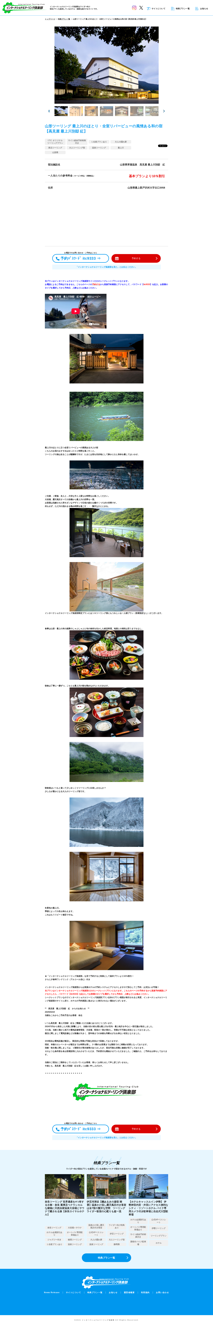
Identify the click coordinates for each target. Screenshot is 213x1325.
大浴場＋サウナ (75, 1228)
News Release (52, 1292)
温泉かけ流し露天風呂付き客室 (96, 1226)
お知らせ (204, 9)
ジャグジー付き (54, 1240)
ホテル (159, 1243)
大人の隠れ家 (121, 142)
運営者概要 (129, 1292)
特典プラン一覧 (183, 9)
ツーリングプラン (159, 1236)
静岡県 (117, 1244)
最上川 (121, 148)
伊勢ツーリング (159, 1228)
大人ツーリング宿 (77, 148)
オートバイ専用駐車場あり (75, 1233)
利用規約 (145, 1292)
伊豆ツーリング (117, 1234)
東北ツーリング (55, 148)
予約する (136, 258)
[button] (164, 111)
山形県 (55, 152)
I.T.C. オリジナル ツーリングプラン (56, 141)
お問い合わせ (162, 1292)
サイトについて (158, 9)
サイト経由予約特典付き (77, 141)
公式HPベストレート (96, 1233)
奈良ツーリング (54, 1228)
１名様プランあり (99, 142)
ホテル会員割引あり (54, 1233)
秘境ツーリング (75, 1240)
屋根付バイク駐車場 (138, 1243)
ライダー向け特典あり (117, 1226)
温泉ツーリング (99, 148)
